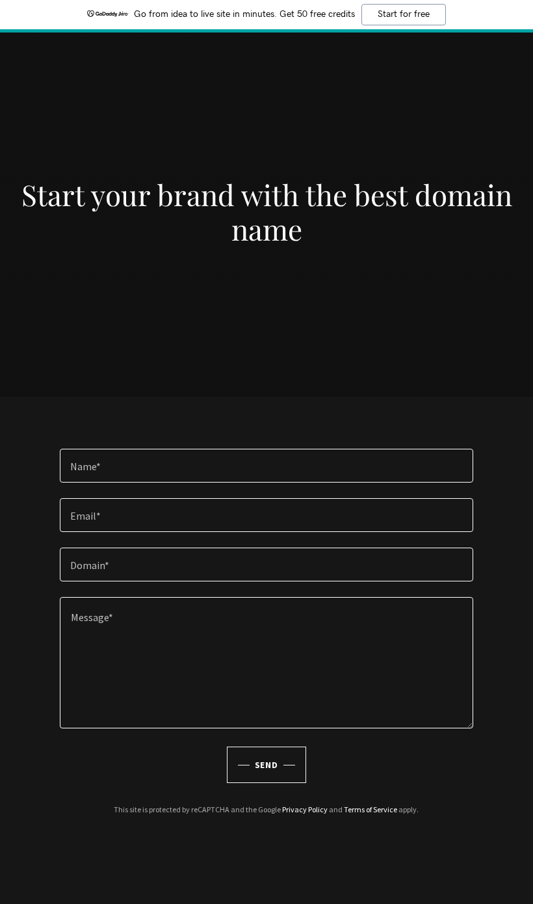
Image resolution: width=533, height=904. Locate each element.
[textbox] (266, 466)
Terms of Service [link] (370, 809)
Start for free (404, 14)
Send (267, 765)
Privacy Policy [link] (305, 809)
